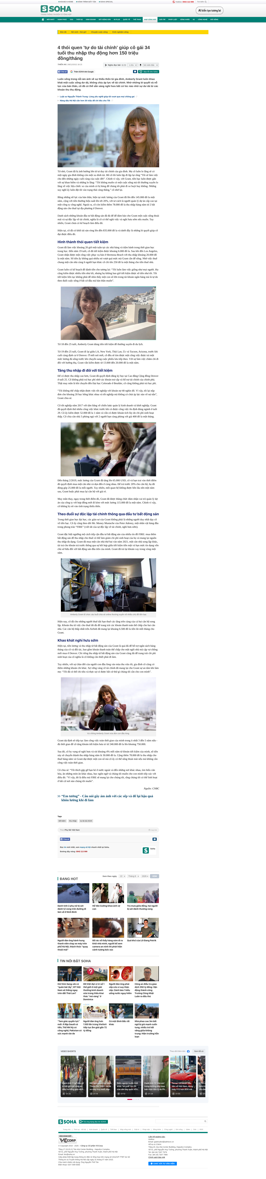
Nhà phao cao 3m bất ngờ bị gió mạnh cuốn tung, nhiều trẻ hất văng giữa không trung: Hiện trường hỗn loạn (147, 1029)
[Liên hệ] (154, 839)
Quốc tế (126, 19)
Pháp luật (172, 19)
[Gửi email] (135, 71)
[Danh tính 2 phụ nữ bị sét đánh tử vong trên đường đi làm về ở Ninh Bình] (73, 893)
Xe (194, 19)
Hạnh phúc (62, 19)
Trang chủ (67, 1129)
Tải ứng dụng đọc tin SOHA (94, 1122)
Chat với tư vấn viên (164, 1164)
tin (65, 847)
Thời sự (79, 19)
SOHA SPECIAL (106, 2)
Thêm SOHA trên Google (84, 72)
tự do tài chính (86, 821)
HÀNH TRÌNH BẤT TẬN (87, 2)
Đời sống (214, 19)
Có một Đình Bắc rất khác (119, 1023)
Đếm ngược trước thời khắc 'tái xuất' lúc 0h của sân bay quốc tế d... (128, 1086)
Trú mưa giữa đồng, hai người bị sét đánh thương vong (142, 907)
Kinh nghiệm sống (120, 32)
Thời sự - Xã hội (80, 1129)
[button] (129, 1099)
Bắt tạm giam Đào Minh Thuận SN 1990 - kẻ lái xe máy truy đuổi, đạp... (100, 1086)
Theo (108, 830)
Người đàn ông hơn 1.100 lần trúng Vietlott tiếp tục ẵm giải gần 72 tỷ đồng (95, 1026)
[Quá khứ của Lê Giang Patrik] (143, 928)
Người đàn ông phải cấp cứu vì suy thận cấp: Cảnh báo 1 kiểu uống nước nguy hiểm (120, 989)
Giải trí (162, 19)
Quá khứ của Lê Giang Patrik (141, 940)
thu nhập (73, 821)
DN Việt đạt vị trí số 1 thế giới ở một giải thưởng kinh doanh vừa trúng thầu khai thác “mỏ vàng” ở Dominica (93, 992)
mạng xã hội (85, 847)
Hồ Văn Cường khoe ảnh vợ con (106, 907)
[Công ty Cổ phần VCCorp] (95, 1139)
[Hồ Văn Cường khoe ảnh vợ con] (108, 893)
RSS (201, 1129)
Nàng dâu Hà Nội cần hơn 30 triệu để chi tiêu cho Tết (85, 100)
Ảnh (194, 1129)
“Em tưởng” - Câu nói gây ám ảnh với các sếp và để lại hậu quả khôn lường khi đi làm (107, 798)
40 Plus (117, 19)
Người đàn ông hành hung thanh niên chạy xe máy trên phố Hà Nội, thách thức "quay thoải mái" (73, 945)
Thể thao (137, 19)
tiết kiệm (62, 821)
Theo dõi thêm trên (177, 1051)
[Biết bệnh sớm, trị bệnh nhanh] (210, 10)
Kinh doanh (91, 19)
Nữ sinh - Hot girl (78, 32)
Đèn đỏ (63, 32)
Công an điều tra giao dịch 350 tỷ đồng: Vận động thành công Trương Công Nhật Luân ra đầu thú (146, 990)
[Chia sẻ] (63, 71)
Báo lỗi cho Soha (151, 72)
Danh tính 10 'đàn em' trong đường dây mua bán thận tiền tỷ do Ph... (155, 1086)
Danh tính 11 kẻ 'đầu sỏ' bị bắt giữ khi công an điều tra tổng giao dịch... (73, 1086)
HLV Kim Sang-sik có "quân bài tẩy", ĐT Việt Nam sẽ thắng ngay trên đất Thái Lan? (69, 989)
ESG (71, 19)
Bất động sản (105, 19)
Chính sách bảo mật (156, 1157)
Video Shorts (68, 1051)
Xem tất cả (198, 1051)
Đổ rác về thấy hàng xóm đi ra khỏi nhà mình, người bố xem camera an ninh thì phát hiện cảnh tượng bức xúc (107, 945)
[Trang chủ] (56, 10)
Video (188, 1129)
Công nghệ (202, 19)
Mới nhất (50, 19)
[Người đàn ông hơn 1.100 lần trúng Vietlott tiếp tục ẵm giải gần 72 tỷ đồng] (95, 1010)
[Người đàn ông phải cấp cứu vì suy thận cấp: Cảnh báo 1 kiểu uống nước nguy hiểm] (121, 973)
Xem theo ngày (110, 876)
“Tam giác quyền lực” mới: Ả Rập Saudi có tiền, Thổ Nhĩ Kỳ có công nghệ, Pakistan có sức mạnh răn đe (70, 1027)
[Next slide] (201, 1077)
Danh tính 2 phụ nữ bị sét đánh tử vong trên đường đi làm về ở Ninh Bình (72, 908)
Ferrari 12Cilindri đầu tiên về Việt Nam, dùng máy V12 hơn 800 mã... (183, 1086)
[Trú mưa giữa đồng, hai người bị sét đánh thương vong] (143, 893)
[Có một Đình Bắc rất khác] (121, 1010)
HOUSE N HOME (66, 2)
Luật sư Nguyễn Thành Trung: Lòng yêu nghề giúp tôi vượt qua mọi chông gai (97, 96)
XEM (154, 876)
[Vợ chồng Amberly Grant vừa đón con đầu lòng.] (108, 704)
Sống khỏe (185, 19)
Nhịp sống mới (150, 19)
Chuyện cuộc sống (99, 32)
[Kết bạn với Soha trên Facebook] (146, 850)
